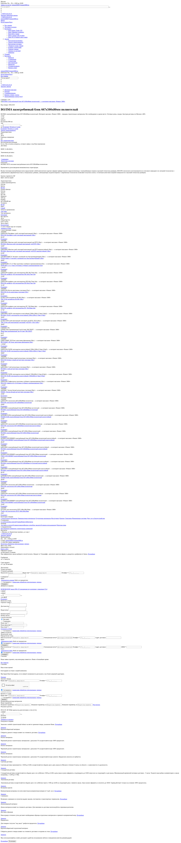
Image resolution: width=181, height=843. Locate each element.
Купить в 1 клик (15, 127)
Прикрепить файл (7, 641)
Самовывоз (6, 621)
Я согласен (12, 841)
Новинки (11, 52)
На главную (4, 662)
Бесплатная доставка (15, 44)
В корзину (6, 127)
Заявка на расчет (6, 5)
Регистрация (5, 22)
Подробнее (91, 554)
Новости (11, 57)
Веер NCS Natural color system (17, 37)
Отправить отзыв (6, 629)
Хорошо (3, 677)
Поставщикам (12, 63)
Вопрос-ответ (12, 68)
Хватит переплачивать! (15, 42)
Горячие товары (13, 49)
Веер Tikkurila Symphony (16, 32)
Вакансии (11, 64)
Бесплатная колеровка (15, 40)
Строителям (12, 61)
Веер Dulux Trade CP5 (15, 30)
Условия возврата (14, 66)
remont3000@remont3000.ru (20, 5)
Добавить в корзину (7, 719)
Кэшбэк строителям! (14, 47)
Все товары (8, 25)
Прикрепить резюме (7, 580)
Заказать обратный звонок (9, 15)
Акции (7, 39)
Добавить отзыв (6, 228)
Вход (10, 22)
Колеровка (8, 29)
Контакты (8, 56)
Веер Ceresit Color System (16, 35)
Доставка (6, 619)
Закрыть (3, 727)
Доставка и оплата (10, 27)
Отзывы (7, 54)
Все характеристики (7, 140)
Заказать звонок (6, 86)
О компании (12, 59)
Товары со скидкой (14, 51)
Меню (3, 20)
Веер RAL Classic (13, 34)
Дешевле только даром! (15, 46)
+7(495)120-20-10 (6, 14)
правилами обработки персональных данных (26, 582)
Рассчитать (96, 705)
